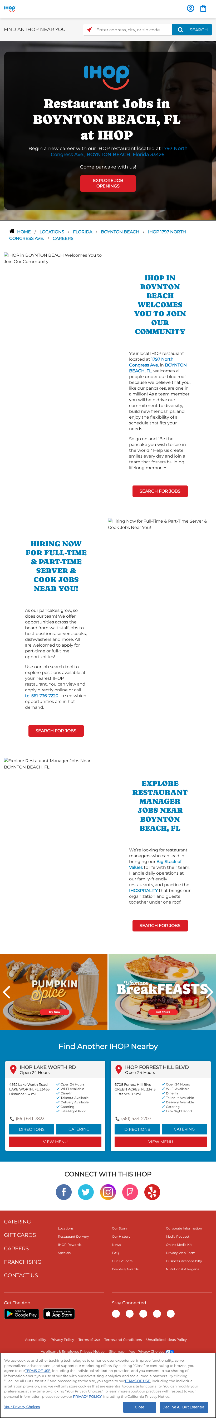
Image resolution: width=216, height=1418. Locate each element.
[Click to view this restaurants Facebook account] (64, 1191)
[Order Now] (203, 8)
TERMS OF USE (38, 1371)
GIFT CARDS (20, 1235)
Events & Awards (125, 1269)
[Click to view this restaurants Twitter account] (86, 1191)
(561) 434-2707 (136, 1118)
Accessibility (35, 1339)
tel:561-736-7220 (41, 695)
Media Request (177, 1236)
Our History (121, 1236)
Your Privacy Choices (146, 1351)
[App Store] (59, 1313)
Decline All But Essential (184, 1407)
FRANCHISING (22, 1262)
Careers (63, 238)
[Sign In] (190, 8)
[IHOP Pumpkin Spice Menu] (53, 991)
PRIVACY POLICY (87, 1396)
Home (24, 231)
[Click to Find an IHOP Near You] (89, 30)
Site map (117, 1351)
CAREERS (16, 1248)
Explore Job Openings (108, 183)
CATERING (17, 1221)
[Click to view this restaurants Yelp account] (152, 1191)
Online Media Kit (179, 1245)
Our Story (119, 1228)
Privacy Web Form (180, 1253)
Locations (52, 231)
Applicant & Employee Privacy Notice (73, 1351)
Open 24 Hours (35, 1072)
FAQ (115, 1253)
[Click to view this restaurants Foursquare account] (130, 1191)
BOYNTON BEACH (120, 231)
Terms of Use (89, 1339)
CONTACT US (21, 1275)
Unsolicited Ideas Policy (166, 1339)
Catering (79, 1129)
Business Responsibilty (184, 1261)
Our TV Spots (122, 1261)
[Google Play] (21, 1313)
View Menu (55, 1141)
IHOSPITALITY (143, 890)
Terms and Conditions (123, 1339)
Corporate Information (184, 1228)
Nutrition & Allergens (182, 1269)
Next (209, 992)
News (116, 1245)
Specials (64, 1253)
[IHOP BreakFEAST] (162, 991)
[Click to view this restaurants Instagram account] (108, 1191)
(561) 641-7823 (30, 1118)
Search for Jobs (160, 491)
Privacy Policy (62, 1339)
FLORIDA (83, 231)
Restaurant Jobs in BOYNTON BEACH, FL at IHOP (107, 119)
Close (139, 1407)
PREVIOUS (6, 992)
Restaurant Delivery (73, 1236)
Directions (32, 1129)
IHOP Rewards (69, 1245)
